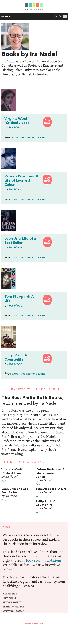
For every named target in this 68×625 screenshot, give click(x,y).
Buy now (47, 122)
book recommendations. (44, 560)
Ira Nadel (8, 61)
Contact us (10, 598)
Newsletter (10, 593)
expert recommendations (28, 137)
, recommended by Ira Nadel (34, 425)
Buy (3, 481)
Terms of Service (13, 606)
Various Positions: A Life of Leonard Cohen (21, 181)
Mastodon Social (13, 611)
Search (5, 16)
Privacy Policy (12, 602)
